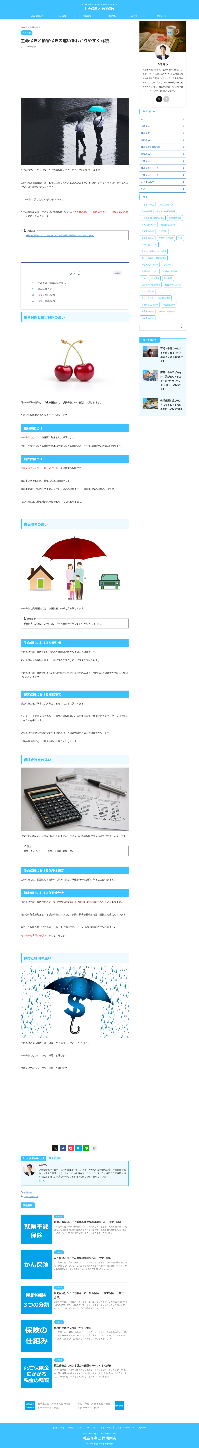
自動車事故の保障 (150, 304)
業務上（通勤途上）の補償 (154, 251)
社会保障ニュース (137, 16)
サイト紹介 (92, 1427)
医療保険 (87, 16)
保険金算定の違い (47, 295)
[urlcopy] (94, 1148)
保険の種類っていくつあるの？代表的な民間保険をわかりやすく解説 (60, 235)
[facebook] (63, 1148)
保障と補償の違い (47, 301)
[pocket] (71, 1148)
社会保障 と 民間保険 (99, 8)
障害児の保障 (169, 304)
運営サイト (162, 16)
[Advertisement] (75, 71)
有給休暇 (146, 244)
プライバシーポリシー (125, 1427)
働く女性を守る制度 (166, 211)
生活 (144, 278)
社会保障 (168, 278)
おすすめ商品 (148, 204)
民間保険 (28, 1192)
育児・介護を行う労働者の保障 (156, 298)
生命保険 (62, 16)
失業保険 (163, 231)
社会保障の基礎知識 (151, 284)
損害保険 (112, 16)
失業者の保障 (148, 238)
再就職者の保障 (149, 224)
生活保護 (155, 278)
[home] (43, 1181)
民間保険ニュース (150, 271)
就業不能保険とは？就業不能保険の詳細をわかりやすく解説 (87, 1222)
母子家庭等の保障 (150, 264)
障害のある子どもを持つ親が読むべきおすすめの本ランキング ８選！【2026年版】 (170, 381)
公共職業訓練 (175, 218)
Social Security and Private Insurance (99, 1433)
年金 (180, 238)
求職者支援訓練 (170, 271)
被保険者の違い (46, 289)
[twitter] (55, 1148)
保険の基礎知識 (31, 1196)
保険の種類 (147, 211)
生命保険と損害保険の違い (52, 283)
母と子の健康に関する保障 (154, 258)
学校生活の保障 (166, 238)
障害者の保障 (148, 311)
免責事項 (142, 1427)
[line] (86, 1148)
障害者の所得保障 (167, 311)
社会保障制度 (37, 16)
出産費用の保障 (168, 224)
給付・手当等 (148, 291)
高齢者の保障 (148, 318)
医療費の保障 (148, 231)
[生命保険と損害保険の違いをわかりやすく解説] (78, 1148)
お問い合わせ (58, 1427)
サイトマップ (106, 1427)
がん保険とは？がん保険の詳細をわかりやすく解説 (82, 1257)
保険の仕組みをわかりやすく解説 (72, 1327)
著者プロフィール (75, 1427)
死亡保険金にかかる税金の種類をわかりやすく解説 (82, 1365)
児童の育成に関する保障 (153, 218)
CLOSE (117, 273)
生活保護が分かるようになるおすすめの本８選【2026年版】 (171, 404)
